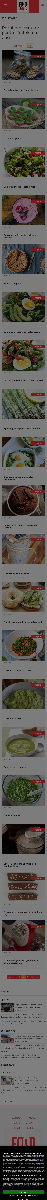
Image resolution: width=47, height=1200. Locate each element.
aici (3, 1168)
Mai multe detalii (40, 1159)
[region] (23, 1173)
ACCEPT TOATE (23, 1192)
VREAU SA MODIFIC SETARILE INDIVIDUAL (23, 1195)
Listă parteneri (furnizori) (8, 1187)
